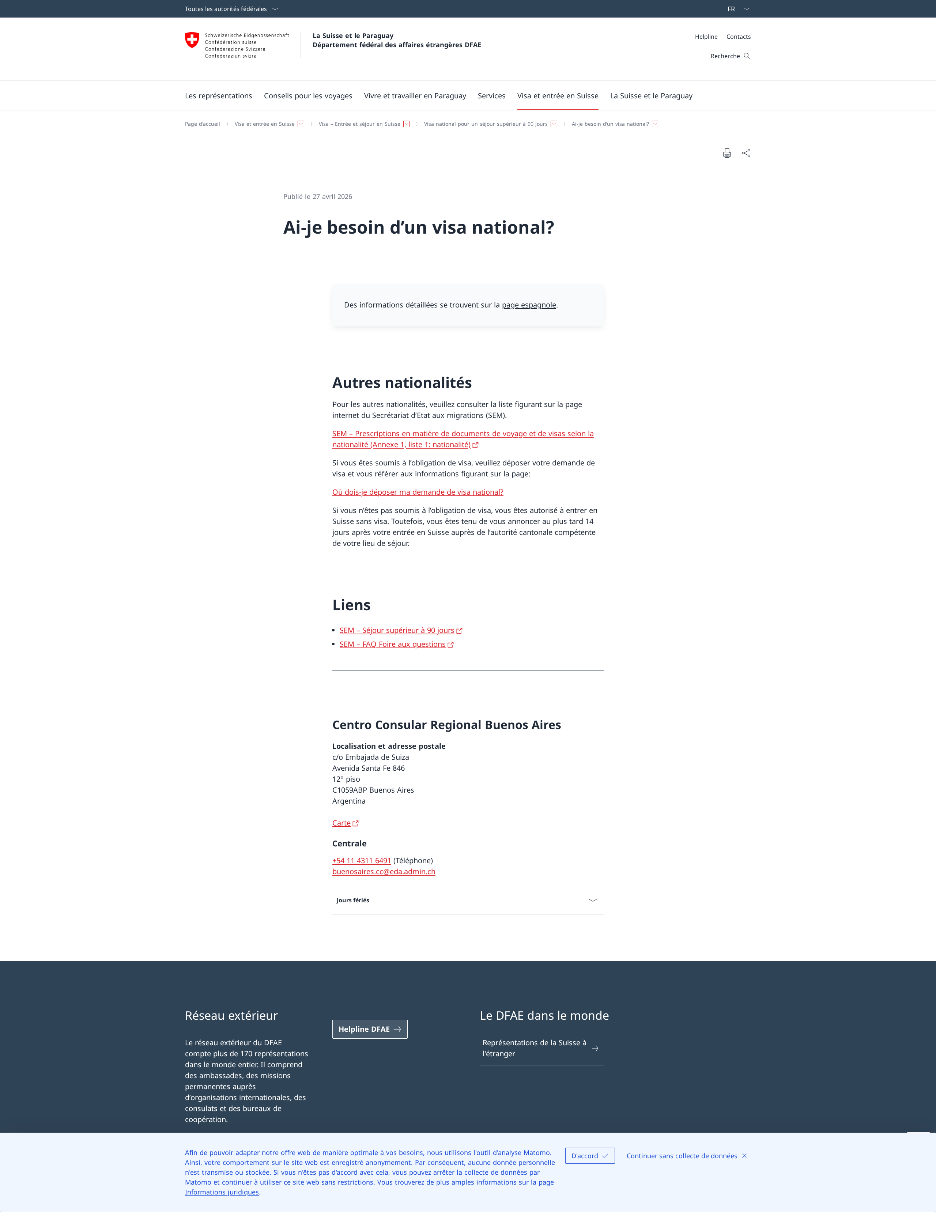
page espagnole (529, 305)
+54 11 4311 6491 (361, 860)
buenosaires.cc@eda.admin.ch (383, 871)
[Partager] (745, 152)
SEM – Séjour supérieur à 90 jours (397, 630)
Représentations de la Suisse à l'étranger (534, 1048)
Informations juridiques (222, 1192)
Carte (341, 823)
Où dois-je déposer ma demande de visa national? (417, 492)
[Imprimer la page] (726, 152)
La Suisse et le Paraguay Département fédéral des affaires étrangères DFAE (397, 40)
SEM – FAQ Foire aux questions (393, 644)
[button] (218, 95)
